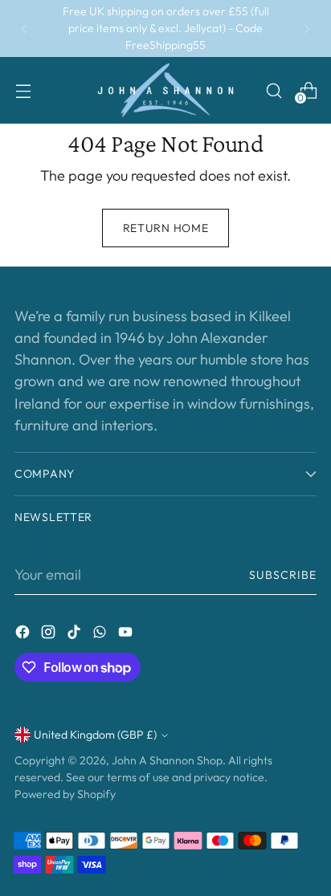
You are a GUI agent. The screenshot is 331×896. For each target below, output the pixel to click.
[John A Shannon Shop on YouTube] (127, 635)
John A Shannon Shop (167, 760)
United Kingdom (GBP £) (95, 734)
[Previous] (24, 28)
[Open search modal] (273, 90)
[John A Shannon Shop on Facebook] (24, 635)
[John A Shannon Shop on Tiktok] (75, 635)
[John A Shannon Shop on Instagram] (49, 635)
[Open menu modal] (22, 90)
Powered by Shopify (65, 794)
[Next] (307, 28)
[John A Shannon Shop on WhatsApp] (101, 635)
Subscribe (283, 575)
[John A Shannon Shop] (165, 90)
